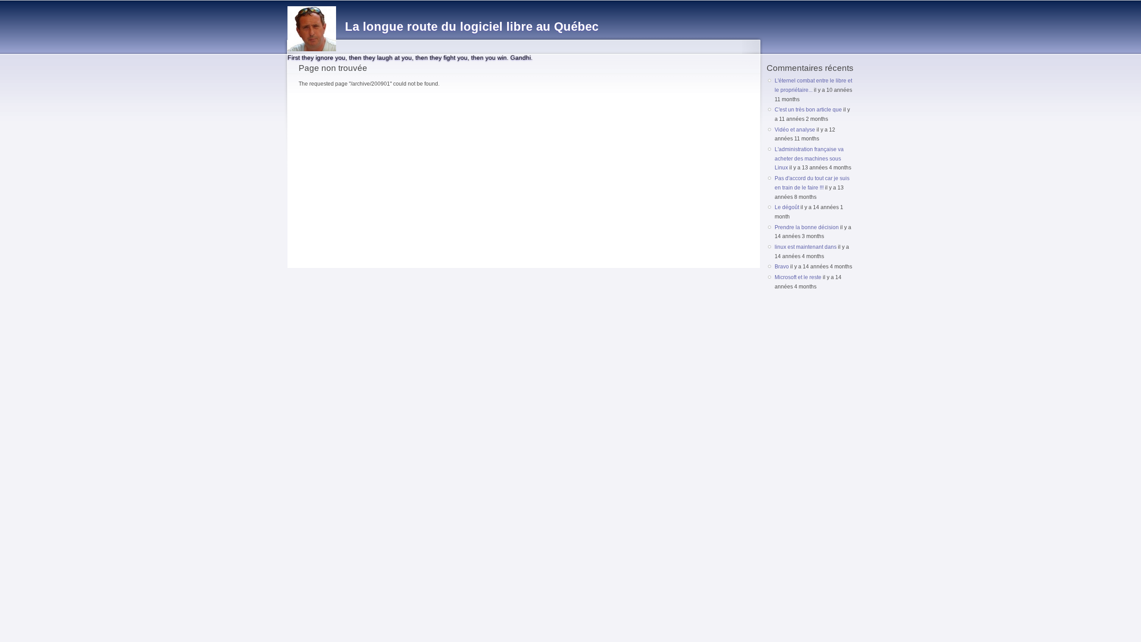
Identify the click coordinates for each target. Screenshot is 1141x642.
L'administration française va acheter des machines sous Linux (809, 158)
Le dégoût (787, 207)
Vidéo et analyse (795, 130)
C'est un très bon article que (808, 110)
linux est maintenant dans (806, 247)
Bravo (782, 266)
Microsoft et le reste (798, 277)
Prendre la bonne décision (807, 227)
